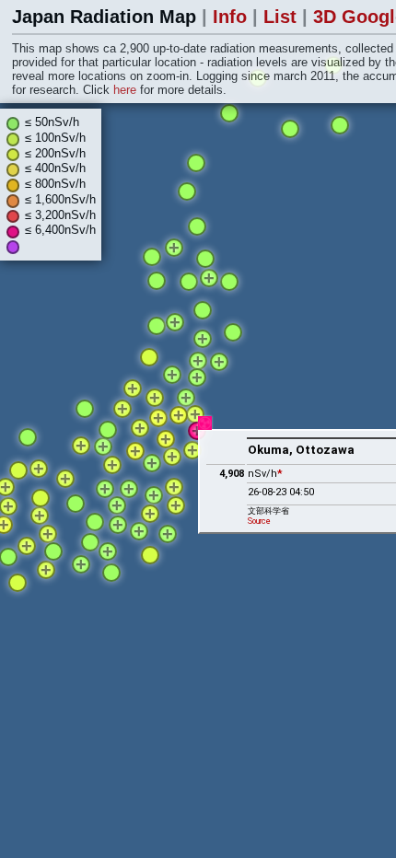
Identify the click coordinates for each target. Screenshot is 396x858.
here (126, 90)
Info (232, 16)
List (282, 16)
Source (259, 521)
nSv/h (265, 474)
